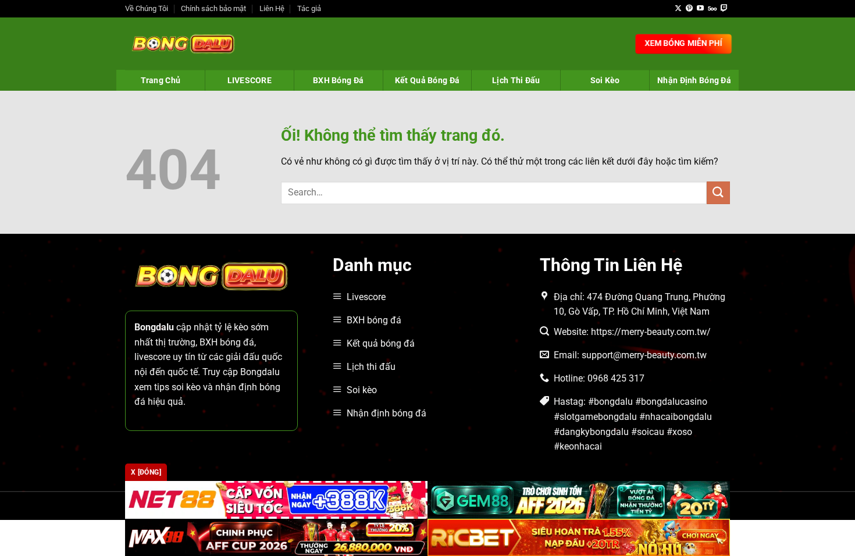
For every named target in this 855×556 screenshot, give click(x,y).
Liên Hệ (271, 8)
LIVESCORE (249, 80)
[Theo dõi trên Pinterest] (689, 9)
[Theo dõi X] (678, 9)
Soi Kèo (605, 80)
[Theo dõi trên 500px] (712, 9)
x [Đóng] (146, 472)
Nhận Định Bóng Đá (694, 80)
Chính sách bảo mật (213, 8)
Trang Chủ (161, 80)
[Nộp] (718, 192)
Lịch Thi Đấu (516, 80)
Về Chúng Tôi (146, 8)
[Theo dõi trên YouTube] (700, 9)
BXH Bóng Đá (338, 80)
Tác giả (309, 8)
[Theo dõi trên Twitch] (724, 9)
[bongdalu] (183, 43)
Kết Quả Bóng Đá (427, 80)
